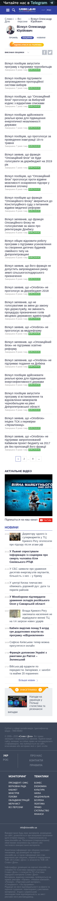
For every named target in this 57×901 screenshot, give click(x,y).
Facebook (44, 52)
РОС (49, 10)
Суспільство (41, 810)
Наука (37, 793)
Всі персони (22, 20)
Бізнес (38, 783)
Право (37, 807)
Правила (36, 765)
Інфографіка (28, 689)
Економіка (40, 786)
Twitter (50, 52)
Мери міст (14, 804)
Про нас (36, 755)
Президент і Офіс (18, 783)
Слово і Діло (9, 20)
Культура (39, 790)
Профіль (13, 38)
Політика (39, 804)
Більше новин (27, 680)
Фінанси (39, 814)
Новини (41, 38)
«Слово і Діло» (26, 736)
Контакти (36, 760)
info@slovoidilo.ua (28, 827)
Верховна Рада (17, 786)
